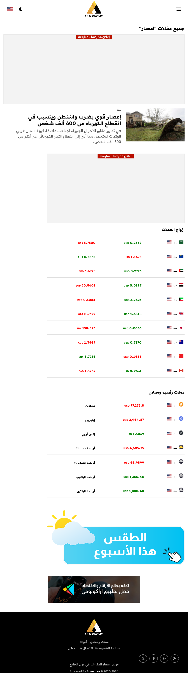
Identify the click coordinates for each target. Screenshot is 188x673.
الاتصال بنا (86, 648)
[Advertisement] (94, 71)
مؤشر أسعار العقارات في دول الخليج (94, 664)
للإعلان (72, 648)
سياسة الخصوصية (107, 648)
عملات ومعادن (99, 642)
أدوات (83, 642)
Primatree (93, 671)
